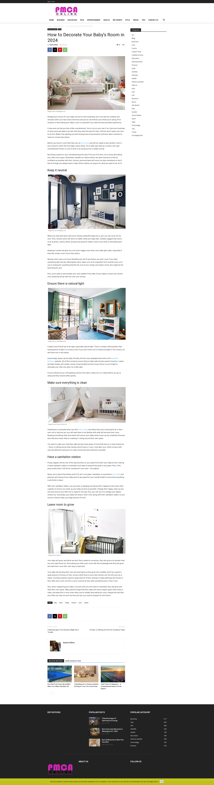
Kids (60, 29)
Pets (133, 109)
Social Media (136, 115)
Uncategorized (137, 135)
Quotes (134, 112)
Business (61, 20)
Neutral (74, 602)
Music (134, 102)
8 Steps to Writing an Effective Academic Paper (107, 630)
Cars (133, 45)
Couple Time (136, 52)
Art (133, 35)
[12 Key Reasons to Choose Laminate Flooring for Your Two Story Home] (86, 674)
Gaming (135, 75)
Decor (61, 602)
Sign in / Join (51, 1)
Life (133, 95)
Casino (134, 48)
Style (127, 20)
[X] (55, 50)
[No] (211, 782)
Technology (136, 125)
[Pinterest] (60, 50)
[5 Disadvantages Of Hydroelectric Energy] (94, 721)
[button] (164, 20)
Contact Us (153, 20)
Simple (86, 602)
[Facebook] (49, 50)
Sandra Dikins (53, 45)
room (80, 602)
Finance (135, 65)
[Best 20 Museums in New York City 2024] (94, 742)
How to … (135, 85)
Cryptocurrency (137, 55)
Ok (162, 781)
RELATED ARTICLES (56, 661)
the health (116, 474)
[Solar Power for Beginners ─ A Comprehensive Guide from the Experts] (113, 674)
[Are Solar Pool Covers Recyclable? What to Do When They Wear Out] (59, 674)
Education (72, 20)
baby (55, 602)
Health (106, 20)
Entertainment (93, 20)
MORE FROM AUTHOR (73, 661)
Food (133, 68)
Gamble (135, 72)
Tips (143, 20)
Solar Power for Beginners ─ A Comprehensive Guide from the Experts (111, 686)
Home (51, 20)
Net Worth (117, 20)
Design (67, 602)
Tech (82, 20)
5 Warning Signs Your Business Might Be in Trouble (63, 631)
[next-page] (52, 693)
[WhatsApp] (65, 50)
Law (133, 92)
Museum (135, 98)
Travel (136, 20)
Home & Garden (58, 26)
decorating (85, 143)
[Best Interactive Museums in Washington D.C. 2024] (94, 732)
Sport (134, 119)
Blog (133, 38)
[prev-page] (48, 693)
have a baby (82, 429)
